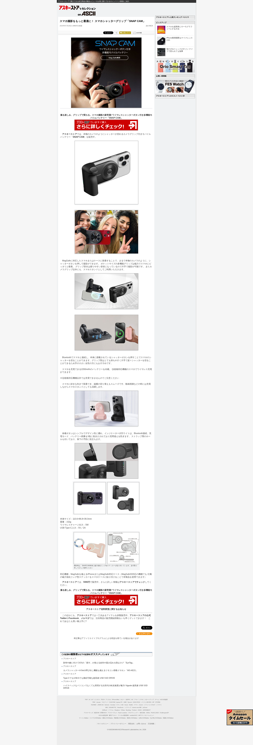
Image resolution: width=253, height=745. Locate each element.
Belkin (131, 705)
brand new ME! (137, 707)
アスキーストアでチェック (132, 582)
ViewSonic (120, 707)
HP (153, 702)
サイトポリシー (102, 724)
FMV (94, 702)
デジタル (108, 699)
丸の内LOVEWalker (156, 718)
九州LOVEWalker (144, 718)
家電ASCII (103, 712)
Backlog (128, 710)
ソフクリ (159, 705)
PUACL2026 (155, 712)
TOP (86, 699)
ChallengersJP (164, 712)
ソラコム (110, 710)
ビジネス (97, 699)
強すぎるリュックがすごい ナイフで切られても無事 (179, 50)
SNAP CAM (78, 137)
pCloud (145, 707)
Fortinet (134, 710)
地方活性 (142, 712)
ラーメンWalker (83, 718)
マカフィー (105, 702)
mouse (98, 702)
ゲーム (157, 699)
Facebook (74, 618)
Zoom (141, 705)
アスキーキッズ (88, 712)
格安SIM (96, 712)
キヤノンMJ (119, 705)
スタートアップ (149, 699)
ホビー (123, 699)
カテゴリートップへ (144, 633)
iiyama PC (119, 702)
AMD (125, 702)
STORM (157, 702)
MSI (106, 707)
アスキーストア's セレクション (77, 7)
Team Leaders (122, 712)
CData (123, 710)
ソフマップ (128, 707)
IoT (92, 699)
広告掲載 (151, 724)
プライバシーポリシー (118, 724)
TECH (102, 699)
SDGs (148, 712)
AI (89, 699)
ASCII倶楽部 (164, 699)
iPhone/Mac (115, 699)
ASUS (140, 710)
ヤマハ (136, 705)
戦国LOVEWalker (168, 718)
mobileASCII (133, 715)
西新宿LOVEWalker (120, 718)
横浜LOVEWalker (108, 718)
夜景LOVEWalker (132, 718)
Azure (126, 705)
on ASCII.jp (87, 13)
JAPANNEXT (146, 710)
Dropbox (117, 710)
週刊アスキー (113, 715)
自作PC (128, 699)
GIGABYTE (112, 707)
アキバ (136, 699)
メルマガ (85, 618)
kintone (107, 705)
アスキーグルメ (112, 712)
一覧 (116, 33)
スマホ (141, 699)
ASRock (104, 710)
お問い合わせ (141, 724)
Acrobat (112, 705)
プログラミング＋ (133, 712)
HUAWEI (93, 705)
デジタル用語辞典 (123, 715)
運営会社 (131, 724)
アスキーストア (69, 134)
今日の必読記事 (103, 715)
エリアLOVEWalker (95, 718)
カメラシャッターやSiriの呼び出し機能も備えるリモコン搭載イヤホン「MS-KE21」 (100, 670)
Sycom (130, 702)
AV (132, 699)
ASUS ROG (136, 702)
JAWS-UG (101, 705)
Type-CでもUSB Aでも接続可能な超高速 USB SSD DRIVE (89, 678)
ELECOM (112, 702)
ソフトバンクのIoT (149, 705)
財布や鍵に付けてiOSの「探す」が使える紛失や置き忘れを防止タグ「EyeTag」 (98, 663)
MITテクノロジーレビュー (146, 715)
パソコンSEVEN (146, 702)
